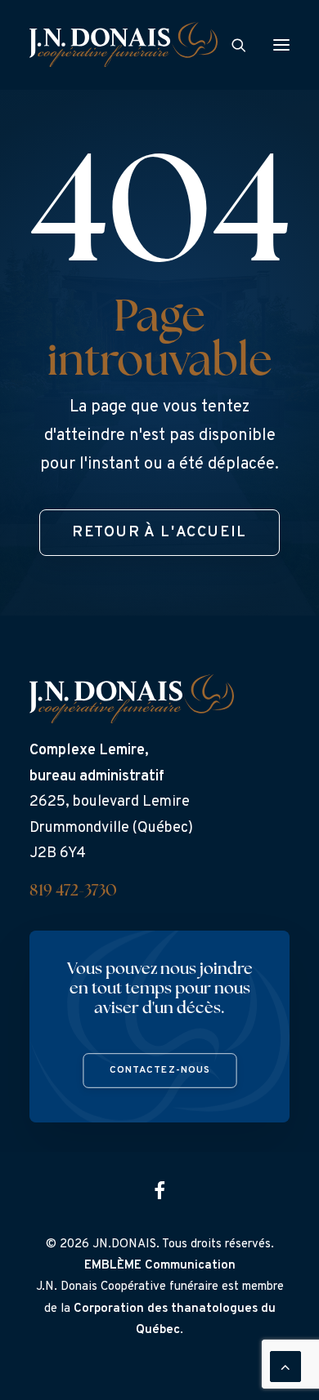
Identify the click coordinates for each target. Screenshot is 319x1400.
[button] (281, 44)
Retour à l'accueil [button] (159, 532)
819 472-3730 (73, 891)
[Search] (231, 45)
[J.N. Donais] (123, 44)
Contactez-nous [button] (159, 1070)
